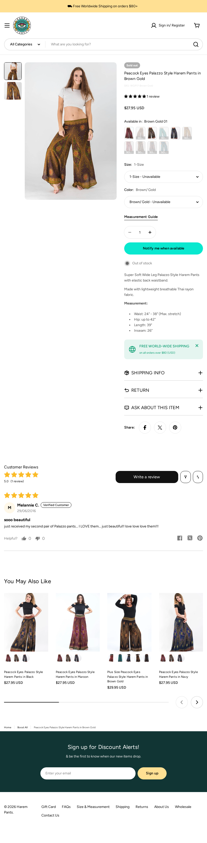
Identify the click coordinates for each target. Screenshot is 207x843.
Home (7, 727)
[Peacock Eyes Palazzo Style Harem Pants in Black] (26, 622)
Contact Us (50, 815)
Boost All (22, 727)
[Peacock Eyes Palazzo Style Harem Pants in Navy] (181, 622)
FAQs (66, 807)
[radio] (129, 133)
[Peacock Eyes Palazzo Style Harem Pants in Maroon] (78, 622)
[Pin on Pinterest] (175, 427)
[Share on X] (160, 427)
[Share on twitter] (190, 538)
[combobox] (103, 44)
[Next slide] (197, 702)
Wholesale (183, 807)
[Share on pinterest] (200, 538)
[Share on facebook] (180, 538)
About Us (161, 807)
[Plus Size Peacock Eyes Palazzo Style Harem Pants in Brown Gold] (129, 622)
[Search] (196, 44)
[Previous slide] (182, 702)
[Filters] (185, 477)
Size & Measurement (93, 807)
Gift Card (48, 807)
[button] (135, 96)
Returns (142, 807)
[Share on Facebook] (145, 427)
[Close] (197, 345)
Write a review (147, 476)
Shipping (123, 807)
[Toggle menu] (7, 25)
